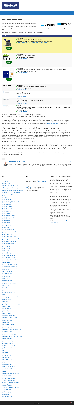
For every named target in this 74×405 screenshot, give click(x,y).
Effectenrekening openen (8, 290)
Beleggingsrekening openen (8, 215)
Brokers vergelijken (17, 12)
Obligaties (4, 371)
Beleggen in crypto (53, 12)
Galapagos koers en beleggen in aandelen (12, 318)
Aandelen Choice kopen (7, 180)
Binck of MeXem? (6, 227)
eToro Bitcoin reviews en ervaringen (10, 296)
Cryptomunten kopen (7, 273)
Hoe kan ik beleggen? (7, 327)
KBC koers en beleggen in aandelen (10, 340)
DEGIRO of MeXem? (7, 282)
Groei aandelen (5, 322)
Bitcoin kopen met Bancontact (9, 236)
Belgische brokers (6, 218)
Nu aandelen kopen (6, 369)
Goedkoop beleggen (7, 320)
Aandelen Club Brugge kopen (9, 181)
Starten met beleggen (7, 385)
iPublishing (28, 187)
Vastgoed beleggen (6, 389)
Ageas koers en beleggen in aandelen (11, 187)
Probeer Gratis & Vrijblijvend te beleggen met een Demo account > (32, 42)
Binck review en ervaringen (8, 229)
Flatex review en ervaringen (8, 315)
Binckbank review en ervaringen (9, 231)
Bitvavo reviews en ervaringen (9, 243)
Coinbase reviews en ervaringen (9, 266)
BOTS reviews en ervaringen (8, 257)
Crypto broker (5, 269)
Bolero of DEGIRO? (6, 248)
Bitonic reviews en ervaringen (9, 241)
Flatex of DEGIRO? (6, 308)
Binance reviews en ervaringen (9, 224)
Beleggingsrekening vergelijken (9, 217)
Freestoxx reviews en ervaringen (9, 317)
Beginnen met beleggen (7, 194)
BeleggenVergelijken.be (23, 162)
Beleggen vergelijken (5, 12)
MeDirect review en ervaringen (9, 362)
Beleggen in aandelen (7, 199)
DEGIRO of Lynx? (6, 278)
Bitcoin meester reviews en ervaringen (11, 238)
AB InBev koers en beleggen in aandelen (11, 185)
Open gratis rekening (22, 58)
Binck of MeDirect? (6, 225)
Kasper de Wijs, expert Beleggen (17, 161)
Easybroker (5, 287)
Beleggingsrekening (6, 213)
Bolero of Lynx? (5, 252)
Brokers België (5, 260)
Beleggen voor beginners (8, 209)
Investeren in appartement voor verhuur (11, 329)
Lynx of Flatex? (5, 354)
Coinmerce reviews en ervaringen (10, 268)
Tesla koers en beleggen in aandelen (10, 387)
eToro (3, 294)
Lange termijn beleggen (7, 347)
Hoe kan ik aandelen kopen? (8, 326)
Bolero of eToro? (6, 250)
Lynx (3, 350)
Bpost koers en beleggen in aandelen (11, 259)
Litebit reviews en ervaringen (9, 348)
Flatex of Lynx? (5, 310)
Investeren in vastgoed (7, 333)
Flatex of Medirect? (6, 311)
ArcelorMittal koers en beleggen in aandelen (12, 190)
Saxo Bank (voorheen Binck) (8, 380)
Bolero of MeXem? (6, 253)
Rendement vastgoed (7, 377)
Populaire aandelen (6, 375)
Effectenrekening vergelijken (8, 292)
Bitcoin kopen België (7, 234)
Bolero (3, 245)
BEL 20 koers (5, 197)
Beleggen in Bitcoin (42, 12)
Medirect (4, 361)
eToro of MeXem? (6, 303)
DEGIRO (4, 275)
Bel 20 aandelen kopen (7, 195)
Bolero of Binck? (6, 246)
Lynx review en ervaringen (8, 359)
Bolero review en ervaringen (8, 255)
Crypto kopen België (7, 271)
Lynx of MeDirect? (6, 355)
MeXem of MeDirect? (7, 364)
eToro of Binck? (5, 297)
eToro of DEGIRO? (6, 299)
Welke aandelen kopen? (7, 396)
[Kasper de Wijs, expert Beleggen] (5, 165)
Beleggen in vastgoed (29, 12)
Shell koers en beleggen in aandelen (10, 382)
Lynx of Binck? (5, 352)
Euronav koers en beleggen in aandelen (11, 304)
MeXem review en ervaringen (9, 366)
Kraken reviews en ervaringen (9, 345)
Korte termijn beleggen (7, 343)
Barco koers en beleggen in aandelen (11, 192)
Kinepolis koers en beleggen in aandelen (11, 341)
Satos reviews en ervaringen (8, 378)
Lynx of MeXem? (6, 357)
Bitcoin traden (5, 239)
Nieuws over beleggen (7, 368)
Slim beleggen (5, 384)
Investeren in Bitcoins (7, 331)
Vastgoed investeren (7, 391)
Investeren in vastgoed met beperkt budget (12, 336)
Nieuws (62, 12)
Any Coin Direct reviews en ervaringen (11, 188)
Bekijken (9, 48)
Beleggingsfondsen (6, 211)
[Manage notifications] (71, 402)
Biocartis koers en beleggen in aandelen (11, 232)
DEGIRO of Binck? (6, 276)
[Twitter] (70, 162)
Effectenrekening (6, 289)
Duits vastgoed (5, 285)
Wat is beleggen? (6, 394)
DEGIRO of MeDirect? (7, 280)
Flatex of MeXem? (6, 313)
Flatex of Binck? (6, 306)
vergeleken (4, 124)
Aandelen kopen (6, 183)
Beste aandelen (6, 220)
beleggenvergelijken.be (52, 123)
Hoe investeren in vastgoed (8, 324)
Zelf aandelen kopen (7, 398)
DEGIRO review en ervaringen (9, 283)
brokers (14, 124)
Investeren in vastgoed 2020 (9, 334)
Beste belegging (6, 222)
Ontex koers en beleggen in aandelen (11, 373)
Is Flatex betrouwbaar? (7, 338)
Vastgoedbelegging (6, 392)
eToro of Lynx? (5, 301)
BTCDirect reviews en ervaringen (9, 264)
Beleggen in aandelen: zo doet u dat (10, 201)
